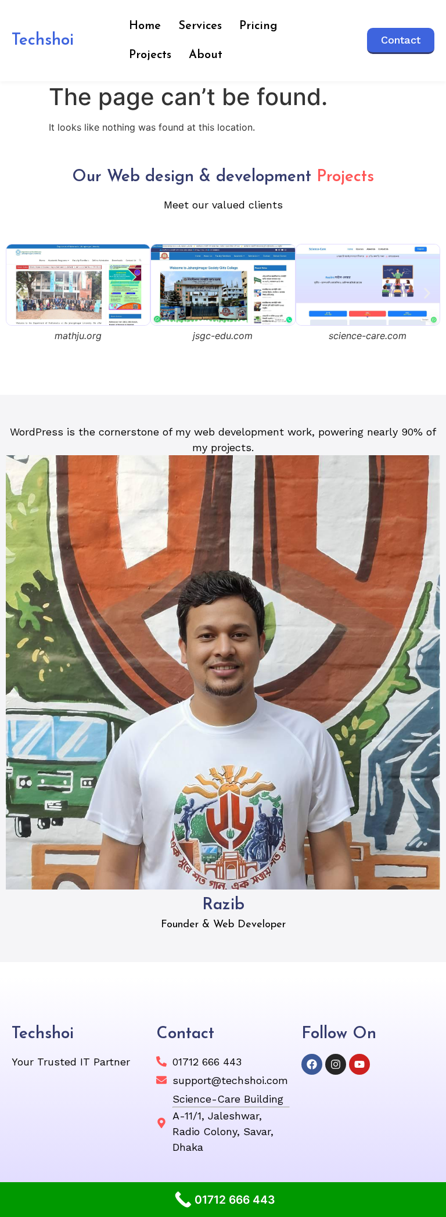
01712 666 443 (207, 1062)
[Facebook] (311, 1064)
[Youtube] (359, 1064)
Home (145, 26)
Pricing (258, 26)
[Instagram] (335, 1064)
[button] (19, 293)
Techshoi (43, 41)
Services (200, 26)
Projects (150, 55)
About (205, 55)
